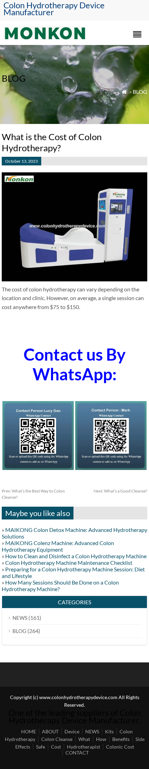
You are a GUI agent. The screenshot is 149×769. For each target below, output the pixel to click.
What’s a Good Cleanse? (120, 491)
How (101, 739)
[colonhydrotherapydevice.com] (44, 37)
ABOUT (50, 731)
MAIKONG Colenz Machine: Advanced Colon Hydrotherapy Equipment (58, 546)
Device (71, 731)
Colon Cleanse (56, 739)
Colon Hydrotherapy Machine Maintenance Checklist (68, 562)
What (84, 739)
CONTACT (77, 753)
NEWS (19, 618)
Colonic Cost (120, 747)
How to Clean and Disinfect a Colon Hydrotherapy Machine (76, 556)
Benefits (121, 739)
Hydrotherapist (83, 747)
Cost (56, 747)
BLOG (140, 91)
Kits (109, 731)
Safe (40, 747)
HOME (28, 731)
